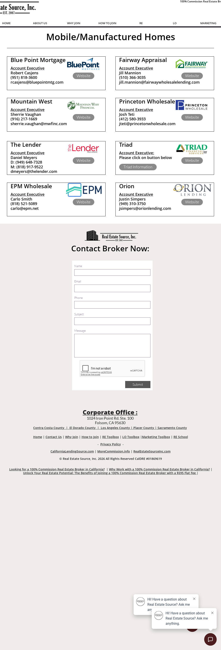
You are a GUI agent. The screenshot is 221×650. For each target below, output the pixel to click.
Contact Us (54, 437)
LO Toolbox (130, 437)
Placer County (143, 428)
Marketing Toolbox (156, 437)
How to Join (90, 437)
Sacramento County (172, 428)
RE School (181, 437)
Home (37, 437)
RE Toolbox (110, 437)
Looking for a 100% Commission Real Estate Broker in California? (57, 469)
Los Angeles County (115, 428)
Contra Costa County (48, 428)
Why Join (71, 437)
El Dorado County (82, 428)
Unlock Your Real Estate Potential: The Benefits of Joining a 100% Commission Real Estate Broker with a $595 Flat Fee (110, 473)
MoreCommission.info (113, 451)
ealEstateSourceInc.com (152, 451)
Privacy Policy (110, 444)
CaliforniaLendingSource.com (72, 451)
